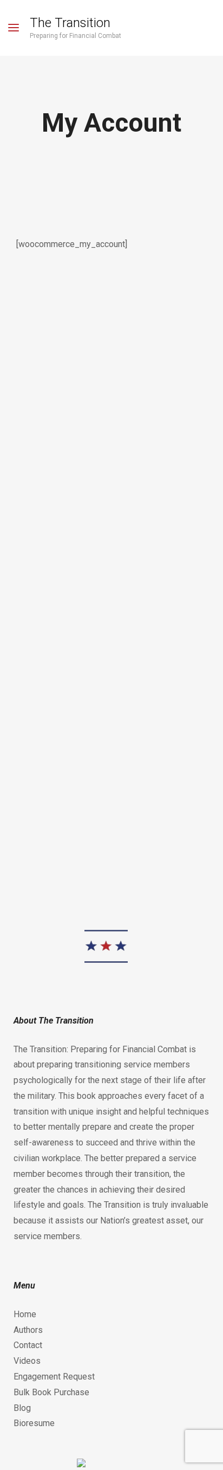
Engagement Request (54, 1376)
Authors (28, 1330)
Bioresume (34, 1423)
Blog (22, 1408)
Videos (27, 1361)
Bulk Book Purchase (51, 1392)
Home (25, 1314)
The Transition (70, 22)
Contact (28, 1345)
